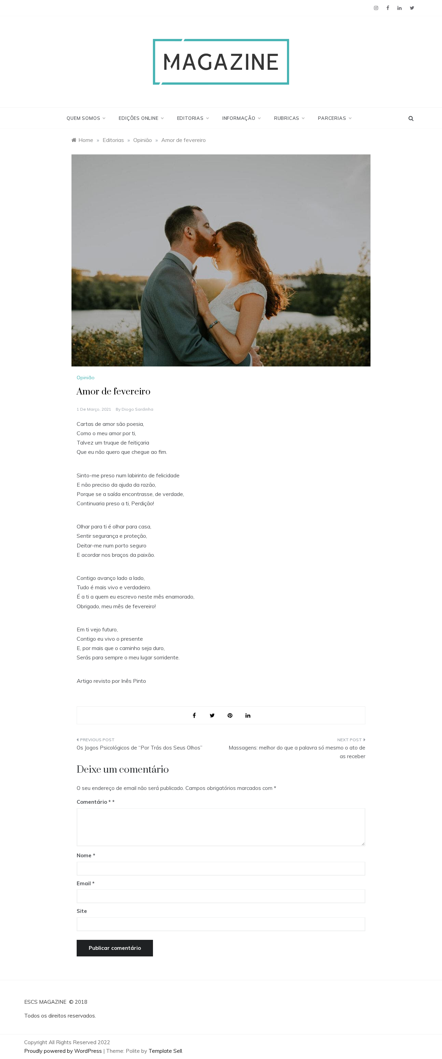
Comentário (94, 802)
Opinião (86, 377)
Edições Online (138, 118)
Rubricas (286, 118)
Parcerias (332, 118)
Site (82, 911)
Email (86, 883)
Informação (239, 118)
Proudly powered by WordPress (63, 1051)
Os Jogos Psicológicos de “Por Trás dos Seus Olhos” (139, 747)
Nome (86, 855)
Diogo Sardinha (137, 409)
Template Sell (165, 1051)
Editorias (190, 118)
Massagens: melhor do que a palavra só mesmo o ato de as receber (297, 752)
